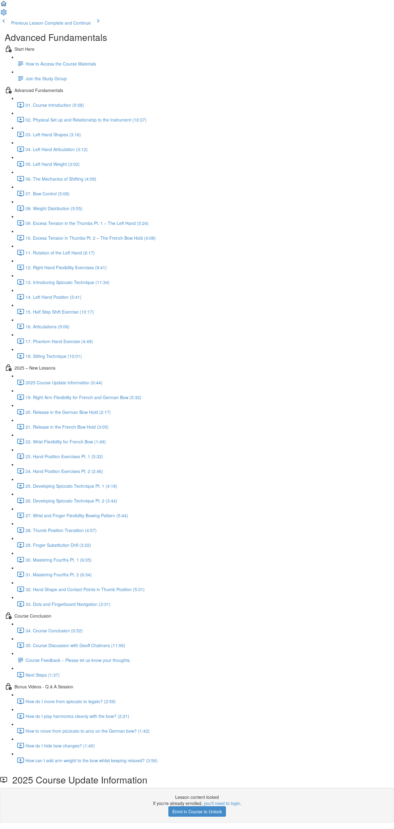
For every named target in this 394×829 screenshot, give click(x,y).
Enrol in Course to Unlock (197, 811)
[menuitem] (3, 14)
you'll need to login (222, 803)
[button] (3, 5)
